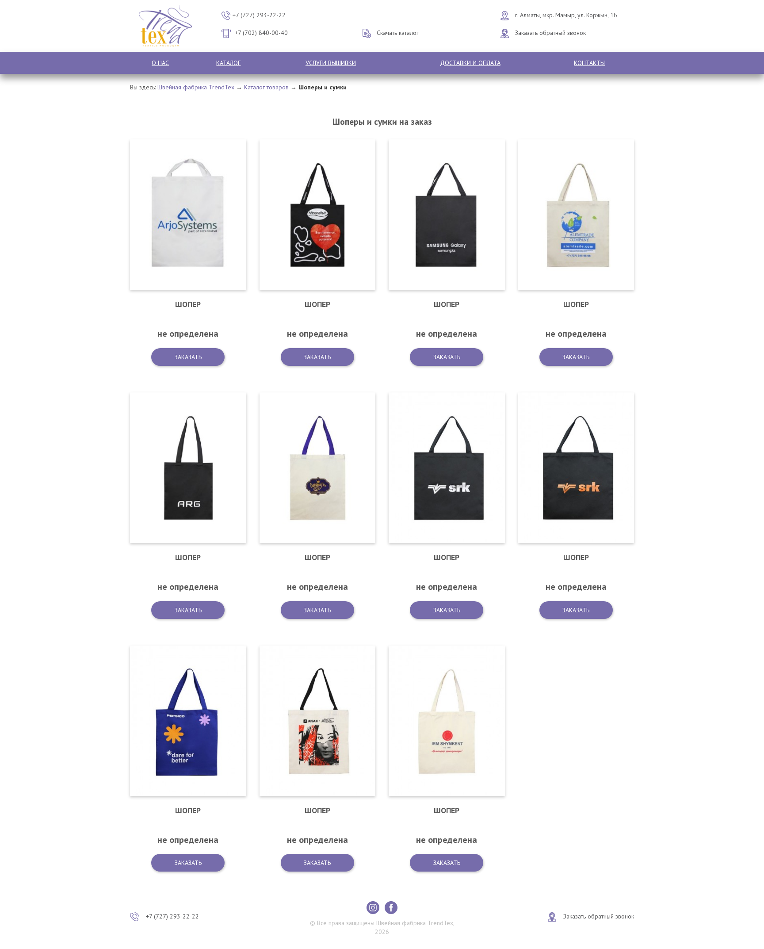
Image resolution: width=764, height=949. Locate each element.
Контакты (589, 63)
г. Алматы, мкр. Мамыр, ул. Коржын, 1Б (566, 15)
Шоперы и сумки (322, 87)
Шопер (188, 304)
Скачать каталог (398, 33)
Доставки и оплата (470, 63)
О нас (160, 63)
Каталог (228, 63)
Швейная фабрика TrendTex (195, 87)
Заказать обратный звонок (550, 33)
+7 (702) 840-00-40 (261, 33)
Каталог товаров (266, 87)
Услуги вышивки (331, 63)
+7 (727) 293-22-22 (259, 15)
